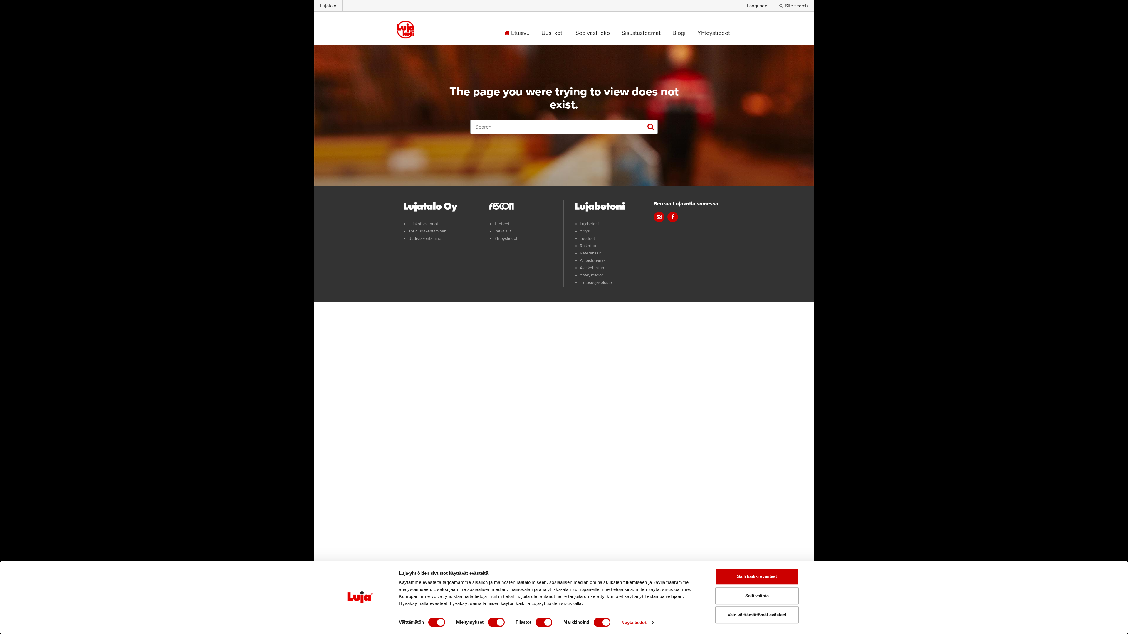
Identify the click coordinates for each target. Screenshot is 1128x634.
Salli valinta (757, 595)
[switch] (496, 622)
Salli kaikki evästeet (757, 576)
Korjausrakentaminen (427, 231)
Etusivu (520, 33)
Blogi (679, 33)
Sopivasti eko (592, 33)
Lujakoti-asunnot (423, 223)
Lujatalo (328, 6)
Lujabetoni (589, 223)
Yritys (585, 231)
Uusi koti (552, 33)
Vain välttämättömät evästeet (757, 614)
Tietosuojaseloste (596, 282)
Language (757, 6)
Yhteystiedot (713, 33)
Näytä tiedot (633, 622)
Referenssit (590, 253)
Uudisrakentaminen (426, 238)
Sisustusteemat (641, 33)
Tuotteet (501, 223)
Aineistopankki (593, 260)
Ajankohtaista (592, 267)
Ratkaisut (502, 231)
